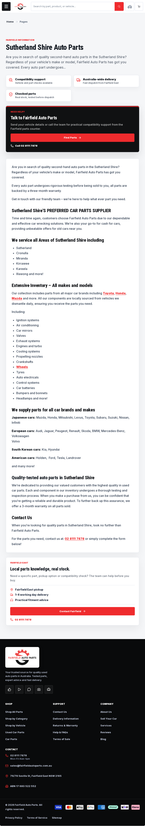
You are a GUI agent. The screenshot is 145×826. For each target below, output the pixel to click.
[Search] (119, 6)
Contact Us (60, 711)
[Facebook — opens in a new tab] (9, 689)
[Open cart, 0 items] (139, 6)
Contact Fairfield (70, 611)
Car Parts (11, 739)
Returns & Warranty (65, 725)
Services (106, 725)
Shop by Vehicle (15, 725)
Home (10, 21)
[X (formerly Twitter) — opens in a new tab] (29, 689)
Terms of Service (37, 817)
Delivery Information (66, 718)
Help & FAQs (60, 732)
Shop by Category (16, 718)
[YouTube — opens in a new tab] (19, 689)
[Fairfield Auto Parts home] (20, 6)
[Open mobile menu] (6, 6)
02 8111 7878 (74, 539)
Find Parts (70, 137)
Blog (103, 739)
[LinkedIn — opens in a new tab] (49, 689)
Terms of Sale (61, 739)
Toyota (108, 293)
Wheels (22, 367)
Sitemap (57, 817)
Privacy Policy (13, 817)
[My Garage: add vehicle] (129, 6)
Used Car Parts (14, 732)
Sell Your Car (108, 718)
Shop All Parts (14, 711)
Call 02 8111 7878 (26, 145)
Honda (121, 293)
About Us (106, 711)
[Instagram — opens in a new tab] (39, 689)
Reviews (105, 732)
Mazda (17, 298)
